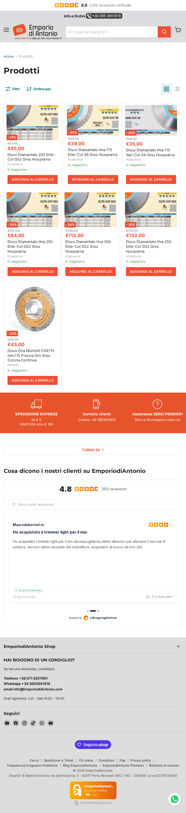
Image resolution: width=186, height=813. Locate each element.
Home (9, 56)
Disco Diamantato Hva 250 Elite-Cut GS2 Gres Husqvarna (30, 246)
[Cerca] (164, 31)
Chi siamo (86, 760)
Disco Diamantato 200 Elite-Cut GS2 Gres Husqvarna (31, 157)
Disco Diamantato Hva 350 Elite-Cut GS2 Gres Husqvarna (148, 246)
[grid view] (166, 89)
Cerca (34, 760)
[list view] (177, 89)
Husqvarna (15, 164)
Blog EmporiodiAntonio (80, 765)
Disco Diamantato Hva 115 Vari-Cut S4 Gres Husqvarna (150, 152)
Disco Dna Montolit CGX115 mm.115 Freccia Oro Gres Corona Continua (31, 355)
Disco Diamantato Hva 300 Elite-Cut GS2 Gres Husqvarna (88, 246)
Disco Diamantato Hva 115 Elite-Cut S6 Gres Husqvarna (92, 152)
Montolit (13, 365)
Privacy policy (141, 760)
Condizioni (106, 760)
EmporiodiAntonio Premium (123, 765)
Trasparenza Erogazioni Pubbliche (32, 765)
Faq (122, 760)
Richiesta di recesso (164, 765)
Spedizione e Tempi (58, 760)
